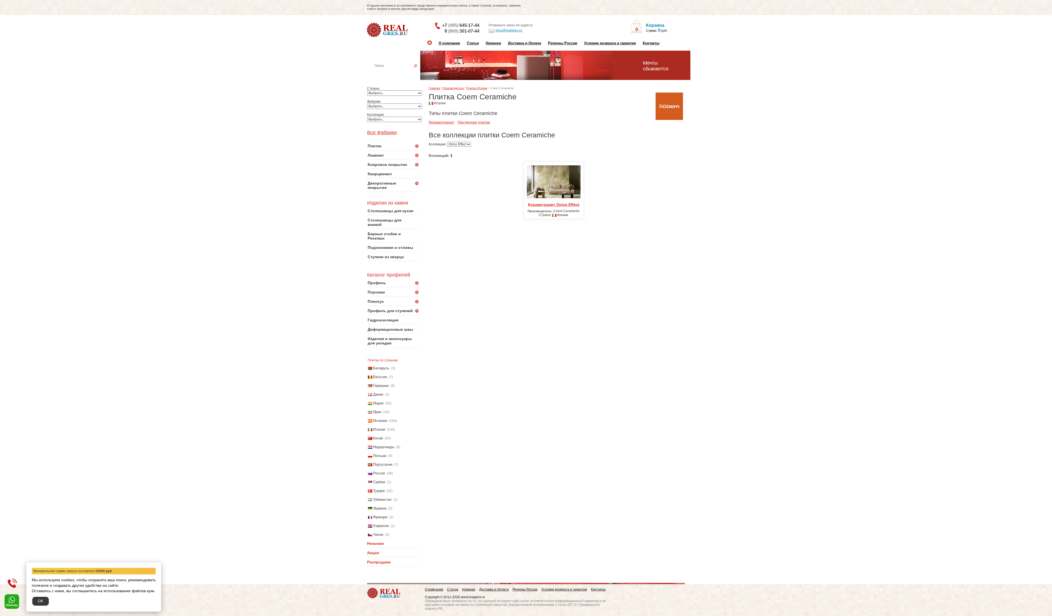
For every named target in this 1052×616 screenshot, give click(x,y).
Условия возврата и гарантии (610, 43)
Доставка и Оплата (524, 43)
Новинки (493, 43)
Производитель (453, 88)
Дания (378, 394)
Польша (379, 456)
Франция (380, 517)
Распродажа (379, 562)
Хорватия (381, 526)
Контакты (651, 43)
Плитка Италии (476, 88)
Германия (381, 386)
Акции (373, 553)
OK (40, 601)
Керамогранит (441, 122)
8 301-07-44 (462, 31)
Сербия (379, 482)
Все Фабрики (382, 132)
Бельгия (380, 377)
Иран (377, 412)
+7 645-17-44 (460, 25)
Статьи (473, 43)
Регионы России (562, 43)
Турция (379, 491)
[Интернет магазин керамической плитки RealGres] (388, 30)
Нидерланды (383, 447)
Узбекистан (382, 499)
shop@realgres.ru (508, 30)
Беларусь (381, 368)
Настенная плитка (399, 73)
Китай (378, 438)
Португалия (382, 464)
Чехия (378, 534)
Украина (379, 508)
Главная (434, 88)
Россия (379, 473)
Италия (379, 429)
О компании (449, 43)
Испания (380, 421)
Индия (378, 403)
